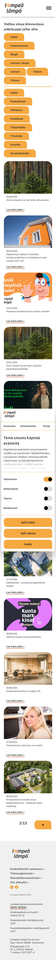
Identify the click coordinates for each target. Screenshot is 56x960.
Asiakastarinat (19, 45)
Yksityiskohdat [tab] (28, 426)
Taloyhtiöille (18, 127)
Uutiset (14, 71)
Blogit (14, 54)
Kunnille (15, 144)
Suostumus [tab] (9, 426)
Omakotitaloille (19, 153)
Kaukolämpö (18, 101)
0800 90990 (18, 907)
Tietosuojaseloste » (22, 873)
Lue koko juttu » (15, 209)
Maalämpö (16, 118)
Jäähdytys (16, 110)
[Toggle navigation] (49, 8)
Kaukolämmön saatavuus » (27, 869)
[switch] (48, 488)
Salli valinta (28, 533)
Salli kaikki (28, 522)
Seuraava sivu (43, 824)
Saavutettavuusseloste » (26, 878)
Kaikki (14, 37)
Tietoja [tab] (46, 426)
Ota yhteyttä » (19, 882)
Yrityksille (16, 136)
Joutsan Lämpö (19, 63)
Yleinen (14, 80)
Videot (37, 71)
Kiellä (28, 544)
